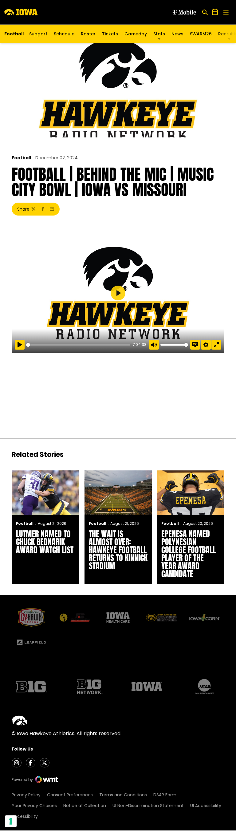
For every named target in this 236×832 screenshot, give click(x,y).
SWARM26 (201, 34)
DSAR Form (164, 795)
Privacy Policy (26, 795)
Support (38, 34)
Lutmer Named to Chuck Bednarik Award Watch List (44, 542)
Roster (88, 34)
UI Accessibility (205, 805)
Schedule (64, 34)
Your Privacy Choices (34, 805)
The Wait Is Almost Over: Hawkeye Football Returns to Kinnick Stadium (118, 550)
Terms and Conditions (123, 795)
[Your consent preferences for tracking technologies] (11, 821)
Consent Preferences (70, 795)
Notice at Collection (84, 805)
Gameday (135, 34)
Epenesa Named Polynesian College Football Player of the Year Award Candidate (188, 554)
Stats (159, 34)
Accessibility (25, 816)
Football (21, 158)
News (177, 34)
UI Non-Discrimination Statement (148, 805)
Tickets (110, 35)
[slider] (78, 345)
